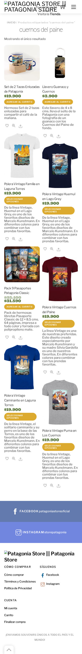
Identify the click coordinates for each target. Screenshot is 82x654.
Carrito (8, 615)
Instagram (53, 583)
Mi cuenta (10, 608)
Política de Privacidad (18, 588)
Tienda (55, 14)
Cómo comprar (14, 574)
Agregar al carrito (19, 102)
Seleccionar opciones (15, 200)
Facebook (52, 574)
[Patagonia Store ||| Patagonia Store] (41, 560)
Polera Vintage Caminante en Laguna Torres (20, 400)
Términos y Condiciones (20, 581)
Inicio (11, 22)
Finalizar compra (14, 622)
